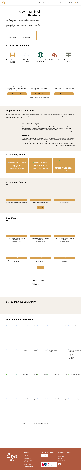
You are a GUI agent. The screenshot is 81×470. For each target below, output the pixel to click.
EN (75, 2)
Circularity (38, 2)
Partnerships (46, 2)
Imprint (60, 458)
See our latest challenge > (69, 132)
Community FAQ (26, 37)
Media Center (61, 456)
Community (54, 2)
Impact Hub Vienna (63, 454)
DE (77, 2)
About (70, 2)
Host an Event (63, 2)
